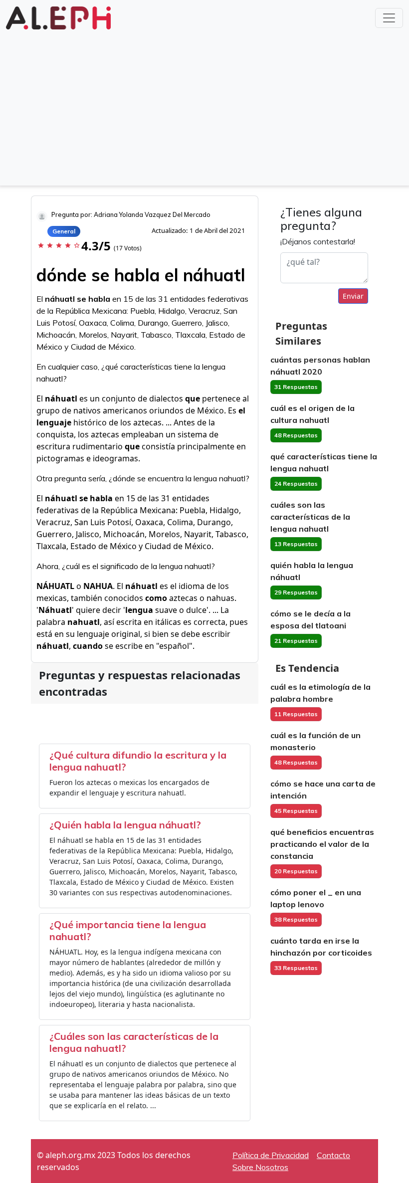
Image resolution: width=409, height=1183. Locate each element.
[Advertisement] (204, 107)
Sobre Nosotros (260, 1167)
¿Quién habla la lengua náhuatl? (125, 824)
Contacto (333, 1155)
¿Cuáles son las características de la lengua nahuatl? (133, 1042)
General (63, 231)
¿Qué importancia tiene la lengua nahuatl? (127, 930)
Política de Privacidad (270, 1155)
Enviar (353, 296)
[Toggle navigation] (389, 18)
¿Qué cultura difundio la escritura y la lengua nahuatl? (137, 761)
